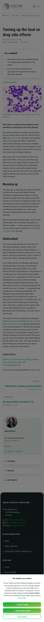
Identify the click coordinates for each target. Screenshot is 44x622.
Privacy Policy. (22, 598)
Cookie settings (22, 617)
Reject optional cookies (23, 611)
